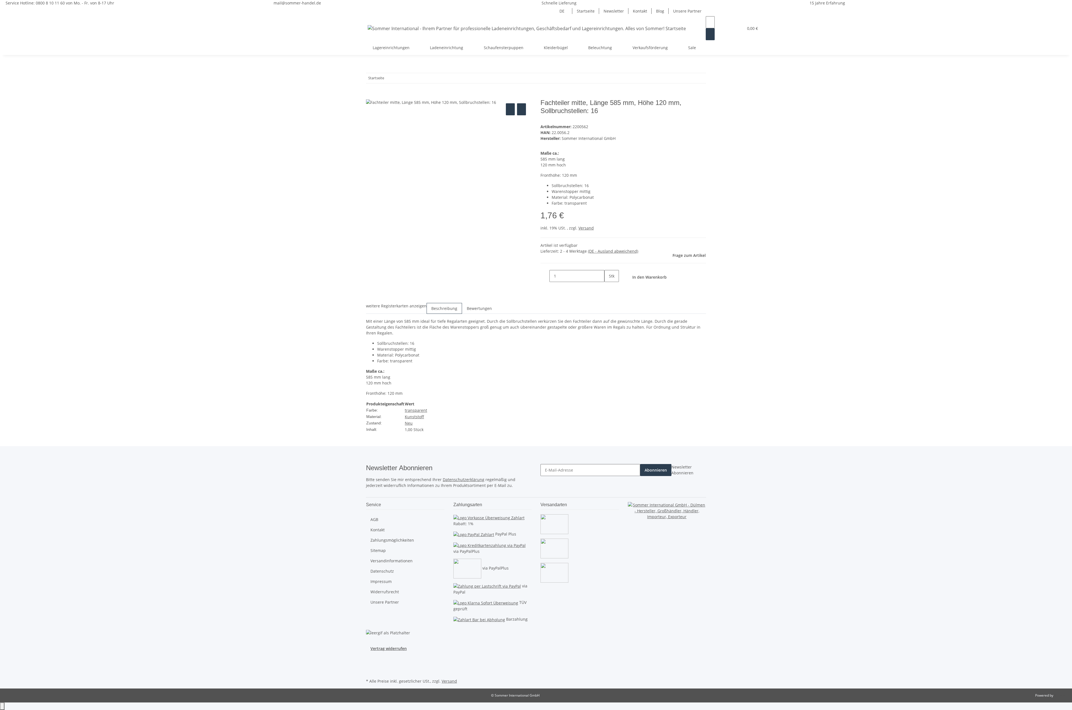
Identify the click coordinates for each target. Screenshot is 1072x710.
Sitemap (378, 550)
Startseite (586, 11)
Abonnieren (656, 470)
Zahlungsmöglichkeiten (392, 540)
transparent (416, 410)
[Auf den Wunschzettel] (521, 109)
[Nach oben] (2, 706)
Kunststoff (414, 416)
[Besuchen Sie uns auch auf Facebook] (370, 658)
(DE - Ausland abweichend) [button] (613, 251)
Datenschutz (382, 571)
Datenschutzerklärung (463, 479)
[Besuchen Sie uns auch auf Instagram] (370, 671)
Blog (660, 11)
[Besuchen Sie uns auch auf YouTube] (370, 664)
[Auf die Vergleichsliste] (510, 109)
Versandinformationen (391, 560)
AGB (374, 519)
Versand (586, 228)
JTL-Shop (1061, 695)
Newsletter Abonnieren (682, 469)
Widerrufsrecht (384, 591)
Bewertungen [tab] (479, 308)
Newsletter (614, 11)
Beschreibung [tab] (444, 308)
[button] (728, 28)
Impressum (381, 581)
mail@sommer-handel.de (297, 3)
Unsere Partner (687, 11)
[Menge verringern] (544, 276)
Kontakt (640, 11)
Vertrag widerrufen (388, 648)
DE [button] (562, 11)
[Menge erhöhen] (608, 288)
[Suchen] (710, 34)
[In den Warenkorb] (370, 96)
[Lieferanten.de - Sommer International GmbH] (667, 510)
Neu (409, 423)
